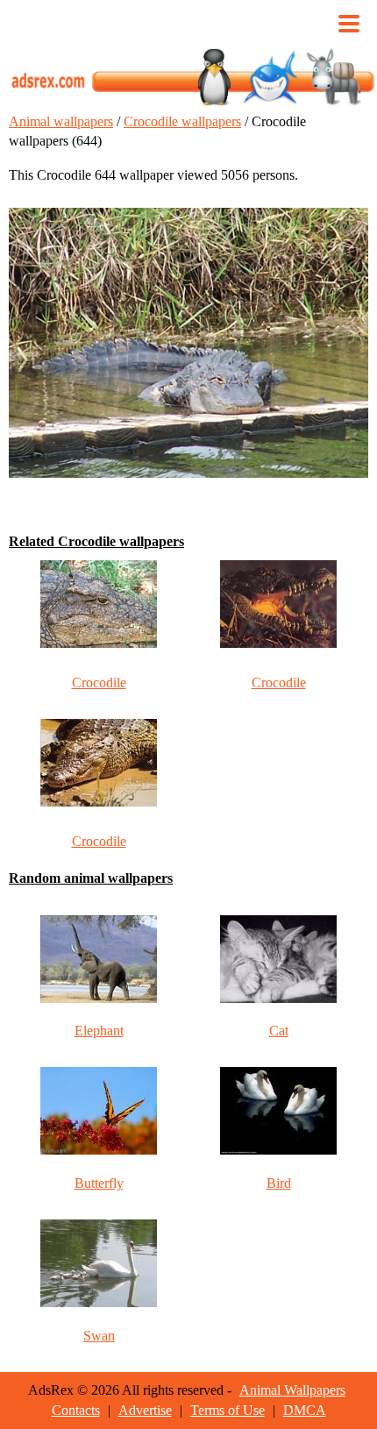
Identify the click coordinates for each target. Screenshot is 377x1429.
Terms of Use (227, 1410)
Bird (279, 1183)
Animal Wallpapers (292, 1390)
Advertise (145, 1410)
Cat (278, 1030)
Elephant (99, 1030)
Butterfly (99, 1183)
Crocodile (99, 682)
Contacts (76, 1410)
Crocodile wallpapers (182, 121)
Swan (99, 1335)
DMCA (304, 1410)
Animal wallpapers (61, 121)
